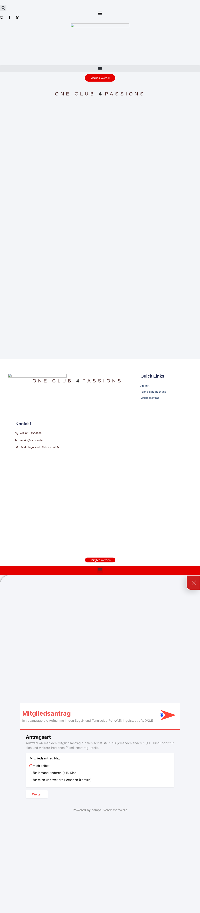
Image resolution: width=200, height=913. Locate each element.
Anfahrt (144, 385)
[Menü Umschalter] (100, 13)
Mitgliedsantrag (149, 397)
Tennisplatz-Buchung (153, 391)
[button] (3, 8)
